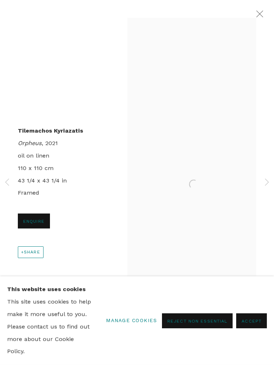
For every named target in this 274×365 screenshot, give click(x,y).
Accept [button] (252, 320)
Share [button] (32, 252)
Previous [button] (7, 182)
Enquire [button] (34, 221)
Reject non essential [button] (197, 320)
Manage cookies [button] (131, 320)
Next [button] (267, 182)
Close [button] (258, 16)
